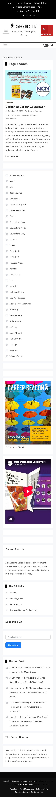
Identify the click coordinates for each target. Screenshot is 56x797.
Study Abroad (16, 333)
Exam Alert (14, 251)
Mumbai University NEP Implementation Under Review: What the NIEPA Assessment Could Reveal (30, 692)
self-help (13, 327)
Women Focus (16, 356)
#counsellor (10, 119)
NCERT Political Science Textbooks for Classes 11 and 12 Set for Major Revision (30, 670)
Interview (13, 269)
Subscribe (46, 34)
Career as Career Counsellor (25, 107)
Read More (10, 156)
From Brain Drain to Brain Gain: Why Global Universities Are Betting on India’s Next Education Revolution (28, 721)
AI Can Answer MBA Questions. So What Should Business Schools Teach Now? (27, 680)
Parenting (14, 310)
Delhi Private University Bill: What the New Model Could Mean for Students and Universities (28, 706)
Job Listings (15, 275)
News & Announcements (20, 304)
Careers (9, 103)
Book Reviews (16, 193)
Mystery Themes (41, 784)
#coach (33, 115)
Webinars (14, 350)
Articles (13, 187)
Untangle (13, 345)
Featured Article (16, 263)
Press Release (16, 315)
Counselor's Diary (17, 234)
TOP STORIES (15, 339)
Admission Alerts (17, 175)
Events (12, 245)
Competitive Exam (17, 222)
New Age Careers (17, 298)
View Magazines (25, 3)
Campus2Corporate (18, 205)
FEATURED (14, 257)
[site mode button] (46, 45)
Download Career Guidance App (27, 7)
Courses (13, 240)
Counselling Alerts (18, 228)
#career (25, 115)
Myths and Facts (17, 292)
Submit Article (40, 3)
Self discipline (16, 321)
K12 (11, 280)
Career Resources (17, 210)
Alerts (12, 181)
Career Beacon (35, 111)
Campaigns (14, 199)
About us (12, 3)
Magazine (14, 286)
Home (9, 57)
